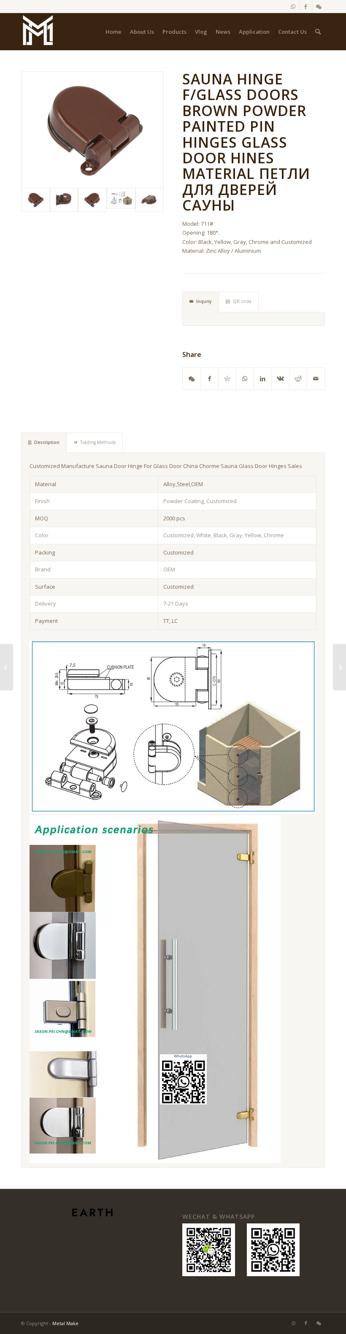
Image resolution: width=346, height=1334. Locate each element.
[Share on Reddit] (298, 379)
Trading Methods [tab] (98, 442)
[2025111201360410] (92, 200)
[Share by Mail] (315, 379)
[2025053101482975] (38, 31)
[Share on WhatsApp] (245, 379)
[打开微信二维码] (191, 379)
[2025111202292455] (92, 129)
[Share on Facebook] (209, 379)
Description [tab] (46, 442)
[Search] (318, 31)
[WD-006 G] (339, 667)
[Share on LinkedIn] (262, 379)
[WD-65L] (6, 667)
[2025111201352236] (121, 200)
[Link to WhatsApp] (293, 6)
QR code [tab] (242, 301)
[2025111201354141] (64, 200)
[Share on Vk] (280, 379)
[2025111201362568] (149, 200)
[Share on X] (227, 379)
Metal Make (65, 1323)
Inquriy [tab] (204, 301)
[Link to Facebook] (306, 6)
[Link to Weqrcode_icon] (318, 6)
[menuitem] (113, 31)
